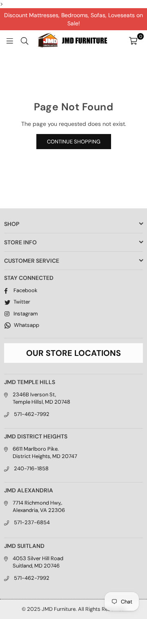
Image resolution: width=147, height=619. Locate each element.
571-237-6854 (32, 522)
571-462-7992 (31, 414)
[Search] (24, 40)
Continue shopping (73, 141)
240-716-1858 (31, 468)
